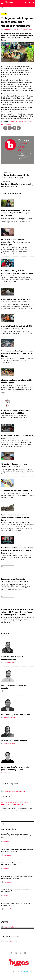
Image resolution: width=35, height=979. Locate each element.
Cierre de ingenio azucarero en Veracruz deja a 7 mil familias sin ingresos (15, 517)
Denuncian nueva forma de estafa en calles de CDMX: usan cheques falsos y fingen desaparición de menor (17, 612)
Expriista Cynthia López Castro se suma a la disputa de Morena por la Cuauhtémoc (16, 213)
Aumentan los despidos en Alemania (16, 491)
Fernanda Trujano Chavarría (12, 29)
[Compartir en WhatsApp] (14, 128)
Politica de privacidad (26, 970)
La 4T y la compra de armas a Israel (15, 714)
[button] (3, 7)
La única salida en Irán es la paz (14, 741)
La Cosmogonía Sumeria (11, 925)
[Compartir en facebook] (5, 128)
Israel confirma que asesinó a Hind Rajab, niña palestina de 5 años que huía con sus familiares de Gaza (16, 834)
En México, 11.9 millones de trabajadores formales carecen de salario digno (15, 242)
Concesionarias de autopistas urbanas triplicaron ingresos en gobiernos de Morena (17, 353)
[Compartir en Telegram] (19, 128)
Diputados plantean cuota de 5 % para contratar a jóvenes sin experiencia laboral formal (17, 550)
